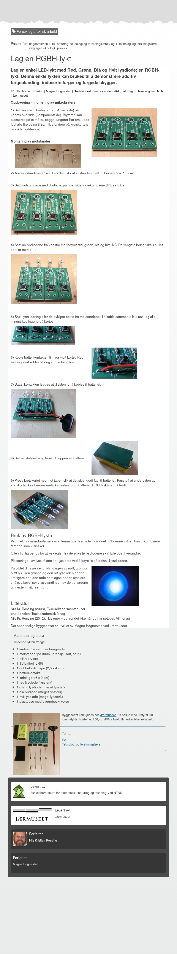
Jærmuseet (108, 715)
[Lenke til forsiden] (87, 12)
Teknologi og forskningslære (81, 744)
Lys (64, 740)
